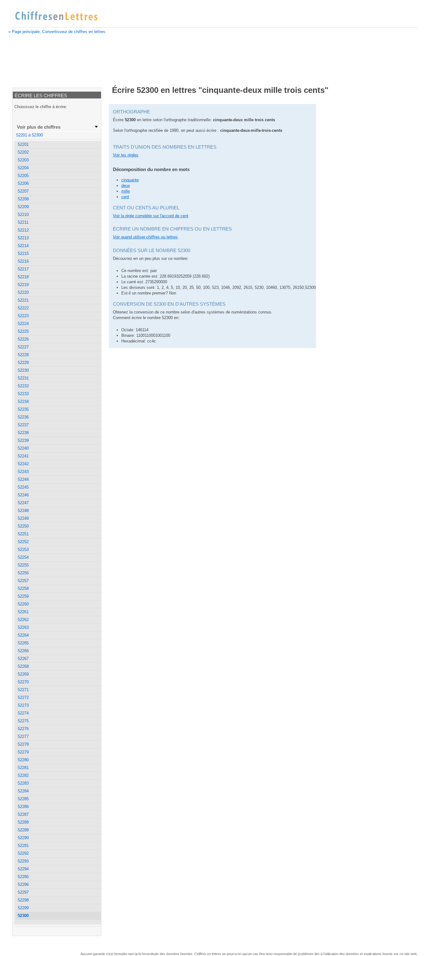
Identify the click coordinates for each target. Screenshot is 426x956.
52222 (23, 308)
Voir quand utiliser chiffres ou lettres (145, 237)
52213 (23, 238)
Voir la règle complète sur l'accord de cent (150, 215)
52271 (23, 689)
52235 (23, 409)
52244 (23, 479)
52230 (23, 370)
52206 (23, 183)
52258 (23, 588)
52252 (23, 541)
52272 (23, 697)
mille (125, 191)
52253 (23, 549)
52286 (23, 806)
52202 (23, 152)
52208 (23, 199)
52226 (23, 339)
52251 (23, 534)
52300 (23, 915)
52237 (23, 425)
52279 (23, 752)
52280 (23, 760)
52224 (23, 323)
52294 (23, 869)
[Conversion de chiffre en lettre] (56, 16)
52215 (23, 253)
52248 (23, 510)
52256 (23, 573)
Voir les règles (125, 155)
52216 (23, 261)
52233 (23, 393)
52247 (23, 502)
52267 (23, 658)
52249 (23, 518)
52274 (23, 713)
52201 (23, 144)
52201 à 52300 (29, 135)
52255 (23, 565)
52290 (23, 837)
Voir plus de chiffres (39, 127)
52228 (23, 354)
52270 (23, 682)
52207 (23, 191)
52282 (23, 775)
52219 (23, 284)
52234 (23, 401)
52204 (23, 167)
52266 (23, 650)
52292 (23, 853)
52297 (23, 892)
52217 (23, 269)
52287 (23, 814)
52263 (23, 627)
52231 (23, 378)
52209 (23, 206)
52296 (23, 884)
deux (125, 185)
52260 (23, 604)
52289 (23, 830)
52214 (23, 245)
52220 (23, 292)
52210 (23, 214)
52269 (23, 674)
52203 (23, 160)
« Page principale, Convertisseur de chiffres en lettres (56, 31)
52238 (23, 432)
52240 (23, 448)
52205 (23, 175)
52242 (23, 463)
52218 (23, 277)
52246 (23, 495)
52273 (23, 705)
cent (125, 196)
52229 (23, 362)
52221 (23, 300)
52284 (23, 791)
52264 (23, 635)
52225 (23, 331)
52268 (23, 666)
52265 (23, 643)
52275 (23, 721)
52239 (23, 440)
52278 (23, 744)
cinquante (130, 180)
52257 (23, 580)
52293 (23, 861)
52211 (23, 222)
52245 (23, 487)
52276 (23, 728)
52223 (23, 315)
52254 (23, 557)
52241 (23, 456)
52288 (23, 822)
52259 (23, 596)
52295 (23, 876)
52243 (23, 471)
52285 (23, 798)
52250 (23, 526)
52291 (23, 845)
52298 (23, 900)
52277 (23, 736)
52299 (23, 908)
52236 (23, 417)
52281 (23, 767)
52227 (23, 347)
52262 (23, 619)
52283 (23, 783)
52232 (23, 386)
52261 (23, 611)
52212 (23, 230)
